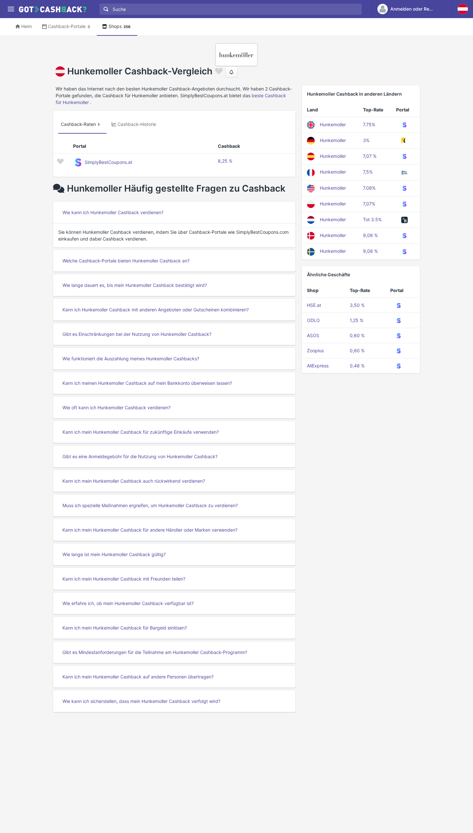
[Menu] (10, 9)
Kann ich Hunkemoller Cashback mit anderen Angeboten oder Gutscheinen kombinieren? (155, 309)
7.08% (369, 188)
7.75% (369, 124)
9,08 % (370, 235)
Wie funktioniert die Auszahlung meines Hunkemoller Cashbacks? (130, 358)
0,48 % (357, 365)
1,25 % (356, 320)
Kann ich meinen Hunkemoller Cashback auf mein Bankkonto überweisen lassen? (147, 383)
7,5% (368, 172)
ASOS (313, 335)
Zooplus (315, 350)
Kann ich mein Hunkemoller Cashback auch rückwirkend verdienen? (133, 481)
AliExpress (318, 365)
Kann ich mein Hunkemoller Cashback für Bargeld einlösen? (124, 627)
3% (366, 140)
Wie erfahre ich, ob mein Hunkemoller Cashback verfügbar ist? (128, 603)
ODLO (313, 320)
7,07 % (369, 156)
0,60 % (357, 335)
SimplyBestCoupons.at (108, 162)
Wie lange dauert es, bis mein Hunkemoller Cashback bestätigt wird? (134, 285)
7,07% (369, 203)
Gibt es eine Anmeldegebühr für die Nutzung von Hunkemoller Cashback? (140, 456)
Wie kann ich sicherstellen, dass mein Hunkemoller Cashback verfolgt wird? (141, 701)
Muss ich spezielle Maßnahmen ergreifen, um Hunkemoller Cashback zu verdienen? (150, 505)
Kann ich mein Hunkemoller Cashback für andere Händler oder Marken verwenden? (149, 530)
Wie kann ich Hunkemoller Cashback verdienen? (112, 212)
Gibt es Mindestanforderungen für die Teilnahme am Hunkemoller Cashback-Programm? (154, 652)
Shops (119, 26)
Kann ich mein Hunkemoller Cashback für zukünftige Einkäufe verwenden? (140, 432)
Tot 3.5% (372, 219)
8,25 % (225, 161)
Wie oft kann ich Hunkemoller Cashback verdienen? (116, 407)
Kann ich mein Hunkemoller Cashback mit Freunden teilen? (123, 579)
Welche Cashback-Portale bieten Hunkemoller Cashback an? (126, 260)
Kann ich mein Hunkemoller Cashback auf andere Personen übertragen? (138, 676)
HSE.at (314, 305)
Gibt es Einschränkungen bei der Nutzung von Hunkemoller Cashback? (136, 334)
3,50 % (357, 305)
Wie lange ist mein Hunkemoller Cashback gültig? (114, 554)
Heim (26, 26)
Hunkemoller (333, 124)
